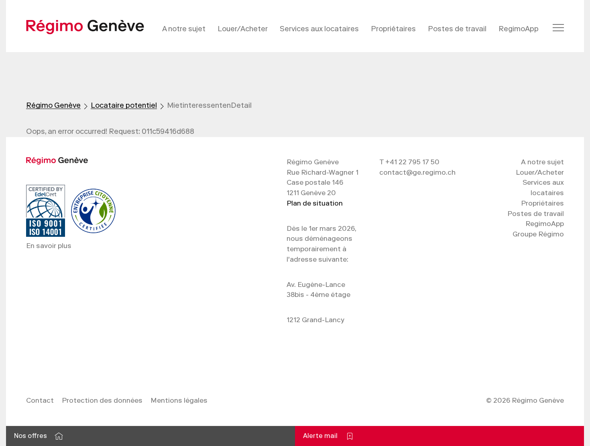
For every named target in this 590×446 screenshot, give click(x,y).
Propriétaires (393, 28)
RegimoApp (518, 28)
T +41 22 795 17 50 (409, 162)
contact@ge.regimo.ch (417, 172)
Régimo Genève (53, 105)
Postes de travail (457, 28)
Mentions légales (179, 400)
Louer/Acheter (243, 28)
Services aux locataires (319, 28)
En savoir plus (48, 246)
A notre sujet (183, 28)
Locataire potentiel (124, 105)
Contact (40, 400)
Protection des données (102, 400)
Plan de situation (315, 203)
